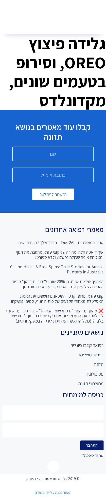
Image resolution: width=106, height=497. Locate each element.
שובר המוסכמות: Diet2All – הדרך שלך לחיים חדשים (61, 242)
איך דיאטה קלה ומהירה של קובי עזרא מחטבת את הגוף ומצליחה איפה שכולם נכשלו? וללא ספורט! (60, 254)
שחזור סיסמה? (93, 455)
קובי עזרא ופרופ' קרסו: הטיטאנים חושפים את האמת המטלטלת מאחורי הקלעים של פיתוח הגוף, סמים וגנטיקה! (57, 298)
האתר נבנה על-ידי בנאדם (53, 492)
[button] (51, 25)
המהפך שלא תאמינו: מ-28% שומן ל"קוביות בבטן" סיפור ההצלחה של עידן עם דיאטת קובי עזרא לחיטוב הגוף (58, 284)
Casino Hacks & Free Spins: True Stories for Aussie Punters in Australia (57, 269)
